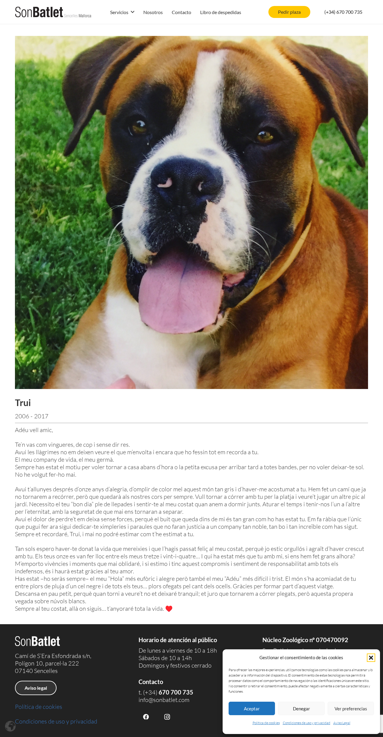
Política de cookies (266, 723)
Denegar (301, 708)
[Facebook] (146, 716)
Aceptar (252, 708)
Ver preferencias (351, 708)
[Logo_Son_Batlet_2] (53, 12)
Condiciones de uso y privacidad (306, 723)
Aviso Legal (341, 723)
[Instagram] (166, 716)
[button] (371, 658)
